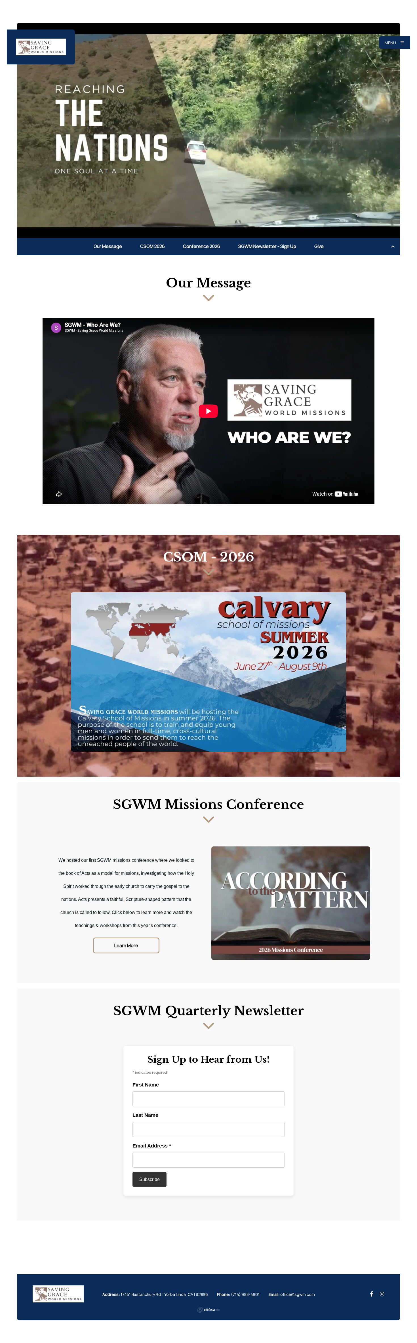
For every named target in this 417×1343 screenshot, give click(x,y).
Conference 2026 (201, 246)
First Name (145, 1085)
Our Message (108, 246)
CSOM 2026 (152, 246)
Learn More (126, 945)
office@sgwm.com (297, 1294)
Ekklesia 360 (208, 1310)
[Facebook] (371, 1294)
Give (319, 246)
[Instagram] (382, 1294)
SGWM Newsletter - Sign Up (267, 246)
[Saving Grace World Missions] (41, 47)
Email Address (151, 1146)
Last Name (145, 1115)
